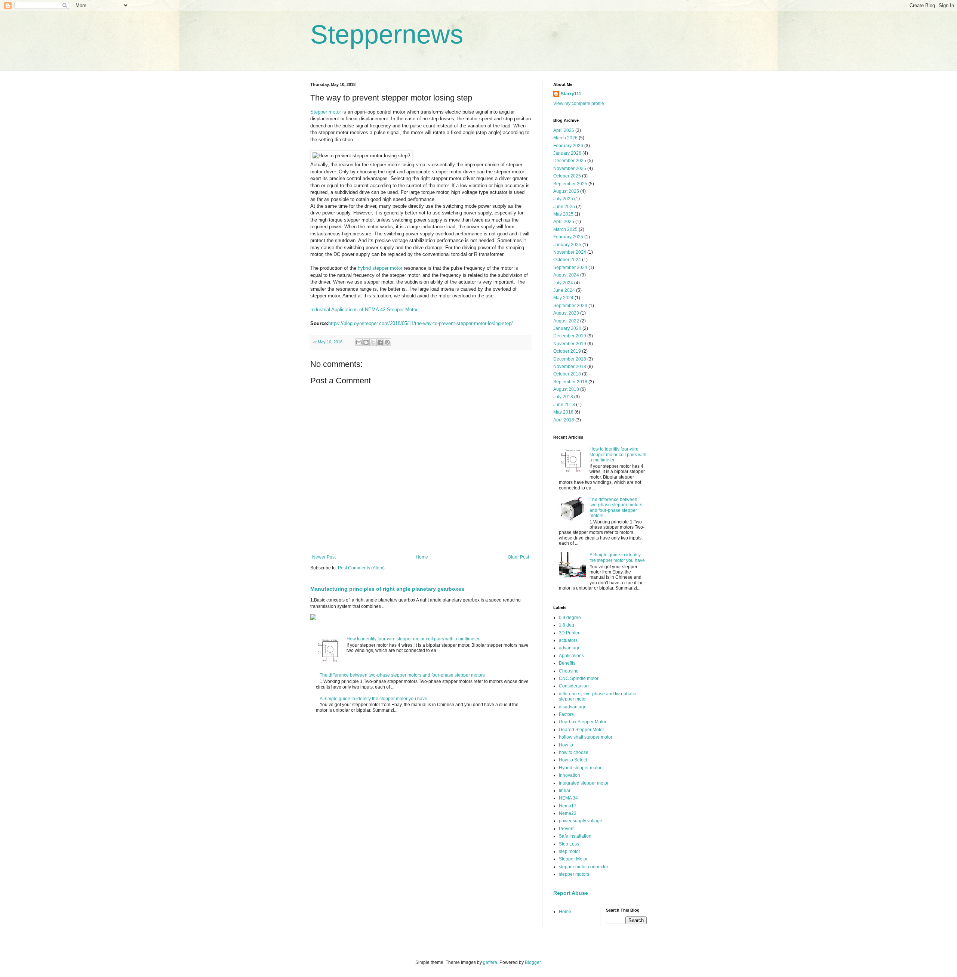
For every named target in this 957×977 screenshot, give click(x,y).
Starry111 (571, 93)
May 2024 (563, 297)
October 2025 (567, 176)
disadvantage (573, 706)
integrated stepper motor (584, 783)
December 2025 (569, 160)
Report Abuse (570, 893)
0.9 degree (570, 617)
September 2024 (570, 267)
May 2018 (563, 412)
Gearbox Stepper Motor (582, 721)
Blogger (533, 962)
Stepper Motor (573, 859)
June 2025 (564, 206)
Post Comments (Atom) (361, 568)
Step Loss (569, 844)
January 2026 (567, 153)
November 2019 (569, 343)
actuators (568, 640)
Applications (571, 655)
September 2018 (570, 381)
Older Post (518, 557)
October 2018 (567, 374)
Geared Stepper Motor (581, 729)
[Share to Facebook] (380, 342)
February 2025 (568, 236)
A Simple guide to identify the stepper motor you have (373, 698)
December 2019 (569, 335)
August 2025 (566, 191)
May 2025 (563, 214)
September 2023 (570, 305)
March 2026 (565, 137)
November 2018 (569, 366)
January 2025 (567, 244)
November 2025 (569, 168)
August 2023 (566, 313)
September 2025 (570, 183)
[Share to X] (373, 342)
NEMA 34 (568, 798)
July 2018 (563, 396)
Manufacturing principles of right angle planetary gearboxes (387, 589)
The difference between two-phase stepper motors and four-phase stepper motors (402, 675)
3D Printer (569, 633)
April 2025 (563, 221)
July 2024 (563, 282)
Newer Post (324, 557)
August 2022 (566, 321)
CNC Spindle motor (578, 678)
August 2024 (566, 275)
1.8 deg (566, 625)
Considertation (574, 686)
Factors (566, 714)
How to (566, 745)
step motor (569, 851)
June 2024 (564, 290)
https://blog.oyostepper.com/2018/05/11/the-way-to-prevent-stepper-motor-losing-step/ (420, 323)
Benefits (567, 663)
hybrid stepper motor (380, 268)
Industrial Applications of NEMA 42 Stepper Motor (364, 309)
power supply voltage (580, 820)
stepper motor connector (583, 866)
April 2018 (563, 420)
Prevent (567, 828)
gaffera (490, 962)
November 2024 (569, 252)
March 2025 (565, 229)
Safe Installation (575, 836)
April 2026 (563, 130)
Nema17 (567, 806)
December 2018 (569, 359)
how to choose (573, 752)
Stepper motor (325, 112)
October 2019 (567, 351)
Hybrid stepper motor (580, 767)
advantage (570, 647)
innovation (569, 775)
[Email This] (359, 342)
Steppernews (386, 34)
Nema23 (567, 813)
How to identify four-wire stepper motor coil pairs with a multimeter (413, 638)
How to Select (573, 760)
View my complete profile (578, 103)
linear (564, 790)
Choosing (569, 671)
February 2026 (568, 145)
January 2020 (567, 328)
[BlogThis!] (366, 342)
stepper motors (574, 874)
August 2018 (566, 389)
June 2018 (564, 404)
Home (422, 557)
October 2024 (567, 259)
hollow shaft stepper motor (585, 737)
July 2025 (563, 198)
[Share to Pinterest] (387, 342)
